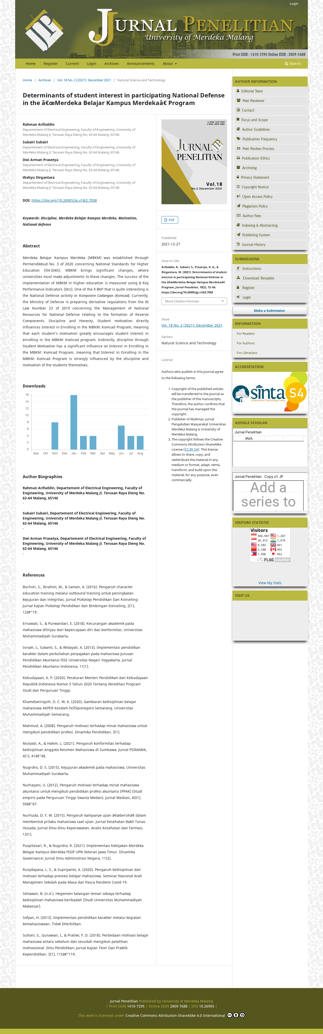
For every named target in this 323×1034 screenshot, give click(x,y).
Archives (111, 63)
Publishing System (256, 235)
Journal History (253, 245)
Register (51, 63)
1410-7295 (136, 1006)
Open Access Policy (257, 197)
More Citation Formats (182, 301)
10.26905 (206, 1006)
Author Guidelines (256, 130)
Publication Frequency (260, 139)
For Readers (246, 333)
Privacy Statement (255, 177)
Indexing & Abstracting (260, 225)
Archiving (249, 168)
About (168, 63)
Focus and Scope (254, 120)
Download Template (258, 278)
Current (72, 63)
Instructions (252, 269)
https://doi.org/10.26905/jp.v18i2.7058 (64, 200)
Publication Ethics (256, 158)
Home (31, 63)
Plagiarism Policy (255, 206)
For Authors (246, 343)
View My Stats (270, 582)
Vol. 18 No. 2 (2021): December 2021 (84, 80)
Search (294, 63)
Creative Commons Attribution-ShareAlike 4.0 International (175, 1015)
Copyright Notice (255, 187)
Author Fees (252, 216)
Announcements (141, 63)
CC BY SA (191, 449)
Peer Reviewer (253, 101)
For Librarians (247, 352)
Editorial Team (252, 91)
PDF (171, 220)
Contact (248, 110)
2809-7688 (178, 1006)
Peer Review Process (258, 149)
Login (91, 63)
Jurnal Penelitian (124, 1001)
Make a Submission (269, 310)
